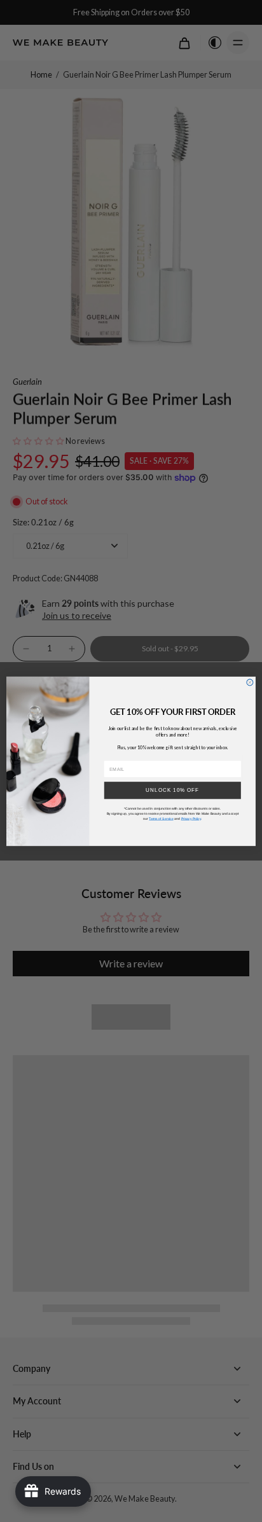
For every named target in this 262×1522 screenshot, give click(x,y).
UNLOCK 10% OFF (172, 790)
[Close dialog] (250, 682)
